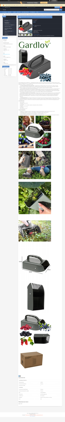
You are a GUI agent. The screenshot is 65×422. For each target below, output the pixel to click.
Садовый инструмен (15, 14)
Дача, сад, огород (8, 14)
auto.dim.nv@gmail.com (6, 57)
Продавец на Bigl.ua (32, 414)
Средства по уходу (7, 26)
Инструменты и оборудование (7, 23)
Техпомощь (6, 34)
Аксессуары (6, 20)
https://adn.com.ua (7, 54)
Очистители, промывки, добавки (8, 29)
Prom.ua (37, 413)
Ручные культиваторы (23, 14)
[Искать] (60, 10)
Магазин (4, 18)
